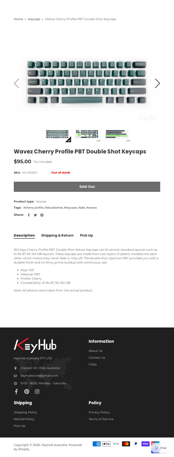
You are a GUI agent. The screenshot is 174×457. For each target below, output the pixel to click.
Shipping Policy (25, 412)
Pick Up (86, 235)
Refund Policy (24, 419)
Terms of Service (101, 419)
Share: (19, 215)
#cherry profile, (34, 207)
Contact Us (97, 357)
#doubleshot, (54, 207)
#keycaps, (71, 207)
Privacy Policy (99, 412)
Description (24, 235)
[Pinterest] (26, 391)
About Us (95, 351)
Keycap (41, 201)
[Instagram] (37, 391)
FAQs (93, 364)
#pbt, (82, 207)
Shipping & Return (57, 235)
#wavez (91, 207)
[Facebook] (16, 391)
